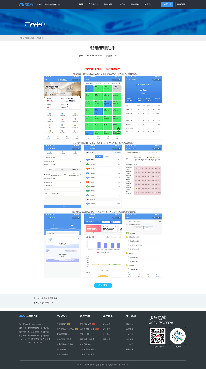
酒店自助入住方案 (87, 339)
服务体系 (106, 339)
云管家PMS (61, 324)
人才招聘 (129, 334)
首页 (81, 4)
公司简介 (129, 344)
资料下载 (106, 329)
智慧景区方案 (85, 344)
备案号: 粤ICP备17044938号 (118, 365)
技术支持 (106, 334)
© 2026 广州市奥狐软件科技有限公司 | (92, 365)
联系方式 (129, 324)
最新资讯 (129, 349)
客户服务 (135, 4)
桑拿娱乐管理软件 (49, 298)
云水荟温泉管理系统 (65, 344)
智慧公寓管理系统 (64, 339)
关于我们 (148, 4)
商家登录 (181, 4)
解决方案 (108, 4)
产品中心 (92, 4)
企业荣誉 (129, 339)
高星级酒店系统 (63, 334)
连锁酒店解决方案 (87, 329)
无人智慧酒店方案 (87, 354)
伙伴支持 (121, 4)
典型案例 (129, 329)
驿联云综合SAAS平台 (65, 329)
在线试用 (106, 324)
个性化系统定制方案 (88, 349)
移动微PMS (61, 349)
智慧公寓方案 (85, 324)
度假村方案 (84, 334)
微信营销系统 (47, 303)
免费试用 (167, 4)
